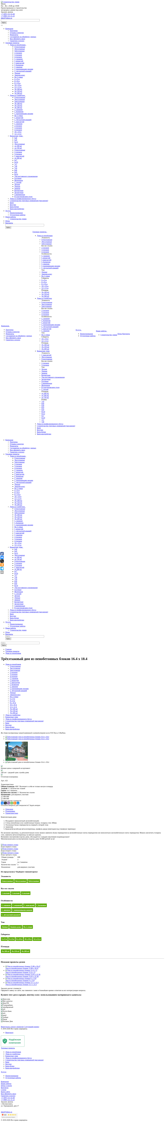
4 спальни (18, 57)
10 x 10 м (17, 85)
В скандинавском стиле (23, 197)
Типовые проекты (12, 43)
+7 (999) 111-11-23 (8, 16)
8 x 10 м (17, 83)
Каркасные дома (16, 136)
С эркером (18, 124)
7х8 (15, 166)
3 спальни (18, 55)
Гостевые (17, 178)
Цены (7, 221)
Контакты (9, 223)
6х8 (15, 138)
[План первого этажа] (9, 845)
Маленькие (18, 180)
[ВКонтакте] (2, 803)
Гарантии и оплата (17, 41)
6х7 (15, 160)
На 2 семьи (18, 77)
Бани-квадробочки (17, 209)
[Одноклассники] (14, 803)
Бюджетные (18, 190)
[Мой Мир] (18, 803)
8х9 (15, 172)
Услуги (8, 211)
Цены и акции (6, 1086)
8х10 (16, 174)
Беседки (13, 205)
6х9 (15, 140)
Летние (17, 184)
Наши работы (10, 217)
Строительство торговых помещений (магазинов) (29, 201)
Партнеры (14, 31)
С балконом (18, 65)
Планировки (10, 811)
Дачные (17, 73)
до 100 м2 (18, 146)
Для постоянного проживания (25, 176)
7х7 (15, 164)
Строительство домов (18, 219)
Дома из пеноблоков (18, 45)
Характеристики (11, 813)
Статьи (3, 1090)
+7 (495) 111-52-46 (8, 14)
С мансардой (19, 63)
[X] (5, 803)
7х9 (15, 168)
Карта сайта (5, 1092)
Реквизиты (14, 35)
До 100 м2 (18, 89)
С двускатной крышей (22, 71)
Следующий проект (31, 1027)
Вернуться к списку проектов (12, 1027)
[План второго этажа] (9, 849)
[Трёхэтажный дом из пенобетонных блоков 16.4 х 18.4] (27, 737)
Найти (4, 22)
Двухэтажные (19, 49)
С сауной (17, 182)
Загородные (18, 193)
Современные (19, 195)
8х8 (15, 170)
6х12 (16, 142)
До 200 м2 (18, 93)
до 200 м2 (18, 158)
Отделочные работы (17, 215)
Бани (12, 203)
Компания (9, 29)
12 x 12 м (17, 87)
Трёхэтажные (19, 51)
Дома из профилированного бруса (23, 199)
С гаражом (18, 59)
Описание (9, 809)
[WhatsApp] (11, 803)
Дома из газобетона (18, 95)
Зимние (17, 188)
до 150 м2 (18, 148)
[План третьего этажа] (10, 853)
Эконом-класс (19, 75)
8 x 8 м (17, 81)
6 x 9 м (17, 79)
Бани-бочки (14, 207)
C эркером (18, 67)
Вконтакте (9, 1033)
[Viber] (8, 803)
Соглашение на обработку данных (23, 37)
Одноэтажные (19, 47)
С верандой (18, 61)
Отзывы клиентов (17, 33)
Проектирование (16, 213)
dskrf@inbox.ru (6, 18)
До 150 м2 (18, 91)
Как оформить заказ (17, 39)
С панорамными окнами (23, 69)
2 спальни (18, 53)
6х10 (16, 162)
